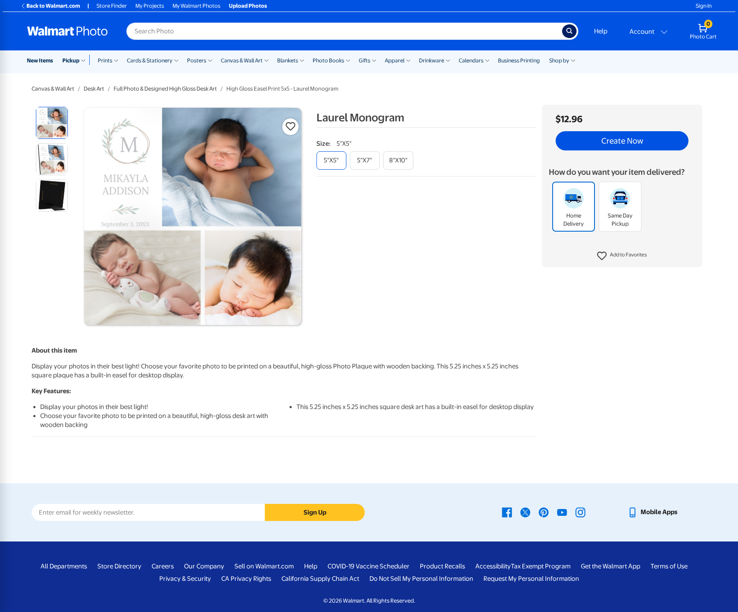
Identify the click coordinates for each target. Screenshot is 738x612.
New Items (40, 60)
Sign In (704, 6)
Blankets (287, 60)
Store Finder (112, 6)
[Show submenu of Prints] (116, 60)
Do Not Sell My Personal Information (421, 579)
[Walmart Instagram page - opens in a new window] (580, 512)
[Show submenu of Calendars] (487, 60)
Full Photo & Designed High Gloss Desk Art (165, 88)
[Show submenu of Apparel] (408, 60)
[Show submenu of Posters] (210, 60)
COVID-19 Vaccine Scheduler (369, 566)
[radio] (52, 123)
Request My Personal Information (531, 579)
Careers (163, 566)
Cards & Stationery (150, 60)
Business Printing (519, 60)
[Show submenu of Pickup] (85, 60)
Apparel (394, 60)
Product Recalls (442, 566)
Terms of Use (669, 566)
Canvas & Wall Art (242, 60)
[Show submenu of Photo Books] (348, 60)
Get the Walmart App (610, 566)
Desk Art (94, 88)
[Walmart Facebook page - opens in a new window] (507, 512)
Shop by (559, 60)
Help (600, 31)
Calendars (471, 60)
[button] (622, 256)
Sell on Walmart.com (264, 566)
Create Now (622, 141)
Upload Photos (248, 6)
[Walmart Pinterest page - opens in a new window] (544, 512)
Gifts (364, 60)
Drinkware (431, 60)
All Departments (64, 566)
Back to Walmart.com (53, 6)
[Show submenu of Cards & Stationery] (176, 60)
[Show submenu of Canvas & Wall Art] (266, 60)
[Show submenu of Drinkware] (448, 60)
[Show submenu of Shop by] (573, 60)
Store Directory (119, 566)
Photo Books (328, 60)
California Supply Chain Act (320, 579)
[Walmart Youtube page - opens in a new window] (562, 512)
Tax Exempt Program (541, 566)
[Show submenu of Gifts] (374, 60)
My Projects (149, 6)
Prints (105, 60)
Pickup (70, 60)
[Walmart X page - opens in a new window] (525, 512)
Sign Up (315, 512)
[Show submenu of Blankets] (302, 60)
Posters (196, 60)
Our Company (204, 566)
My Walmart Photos (196, 6)
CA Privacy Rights (246, 579)
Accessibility (493, 566)
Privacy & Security (185, 579)
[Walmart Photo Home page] (67, 31)
